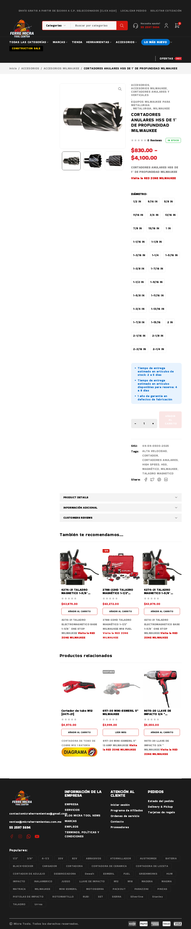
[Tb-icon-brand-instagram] (20, 836)
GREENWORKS (148, 874)
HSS (164, 464)
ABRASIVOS (93, 858)
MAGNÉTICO (150, 469)
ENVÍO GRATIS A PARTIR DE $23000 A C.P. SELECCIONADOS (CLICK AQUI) (68, 10)
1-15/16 (156, 322)
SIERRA (116, 896)
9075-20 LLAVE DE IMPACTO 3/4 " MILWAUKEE (157, 714)
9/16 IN (152, 201)
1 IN (168, 228)
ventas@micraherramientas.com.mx (35, 822)
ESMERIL (109, 874)
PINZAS (162, 889)
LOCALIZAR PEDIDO (133, 10)
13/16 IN (170, 215)
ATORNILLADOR (120, 858)
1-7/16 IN (157, 268)
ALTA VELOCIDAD (154, 451)
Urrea (39, 904)
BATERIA (171, 858)
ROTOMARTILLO (63, 896)
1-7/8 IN (138, 322)
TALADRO (19, 904)
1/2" (15, 858)
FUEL (126, 874)
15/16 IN (153, 228)
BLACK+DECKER (23, 866)
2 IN (170, 322)
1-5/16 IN (171, 255)
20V (60, 858)
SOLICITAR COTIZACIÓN (166, 10)
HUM (169, 874)
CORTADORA (74, 866)
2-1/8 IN (157, 336)
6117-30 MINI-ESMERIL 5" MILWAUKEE (120, 712)
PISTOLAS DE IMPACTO (28, 896)
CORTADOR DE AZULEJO (29, 874)
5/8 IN (168, 201)
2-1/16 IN (139, 336)
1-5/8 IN (138, 295)
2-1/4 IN (158, 349)
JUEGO (65, 881)
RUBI (86, 896)
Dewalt (89, 874)
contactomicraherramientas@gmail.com (38, 813)
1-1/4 (155, 255)
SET (100, 896)
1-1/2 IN (138, 282)
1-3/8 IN (138, 268)
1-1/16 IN (139, 242)
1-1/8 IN (156, 242)
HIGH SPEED (150, 464)
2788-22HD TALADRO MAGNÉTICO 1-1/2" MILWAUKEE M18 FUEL (118, 593)
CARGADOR (49, 866)
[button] (120, 89)
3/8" (30, 858)
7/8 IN (137, 228)
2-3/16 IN (139, 349)
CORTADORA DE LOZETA (152, 866)
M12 (116, 881)
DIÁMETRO (138, 194)
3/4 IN (154, 215)
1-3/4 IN (138, 309)
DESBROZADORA (65, 874)
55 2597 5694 (20, 827)
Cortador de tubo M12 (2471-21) (77, 712)
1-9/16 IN (156, 282)
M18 (130, 881)
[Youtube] (37, 836)
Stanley (157, 896)
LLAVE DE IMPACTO (92, 881)
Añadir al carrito (171, 419)
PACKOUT (119, 889)
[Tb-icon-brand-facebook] (11, 836)
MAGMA (167, 881)
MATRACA (19, 889)
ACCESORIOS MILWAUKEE (61, 68)
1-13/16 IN (157, 309)
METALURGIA (142, 108)
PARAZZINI (141, 889)
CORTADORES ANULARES (160, 460)
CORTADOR (150, 455)
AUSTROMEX (148, 858)
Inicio (13, 68)
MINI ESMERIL (68, 889)
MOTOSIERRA (95, 889)
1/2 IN (137, 201)
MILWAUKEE (161, 108)
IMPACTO (19, 881)
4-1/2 (45, 858)
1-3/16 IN (139, 255)
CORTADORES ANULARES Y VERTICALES (150, 93)
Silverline (136, 896)
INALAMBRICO (43, 881)
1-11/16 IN (157, 295)
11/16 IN (138, 215)
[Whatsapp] (28, 836)
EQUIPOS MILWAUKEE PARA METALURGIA (150, 103)
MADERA (147, 881)
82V (74, 858)
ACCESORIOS (30, 68)
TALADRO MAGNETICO (157, 473)
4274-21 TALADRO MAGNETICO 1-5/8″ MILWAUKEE (74, 593)
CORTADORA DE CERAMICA (109, 866)
